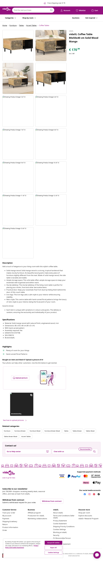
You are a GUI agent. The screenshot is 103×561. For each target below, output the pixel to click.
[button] (21, 404)
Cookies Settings (59, 529)
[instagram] (89, 494)
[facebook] (85, 494)
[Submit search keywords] (51, 10)
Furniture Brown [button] (20, 431)
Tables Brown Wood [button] (10, 436)
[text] (74, 50)
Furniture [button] (7, 431)
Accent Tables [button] (26, 436)
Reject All (53, 548)
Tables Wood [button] (90, 431)
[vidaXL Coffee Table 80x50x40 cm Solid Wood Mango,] (18, 45)
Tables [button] (66, 431)
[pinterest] (94, 494)
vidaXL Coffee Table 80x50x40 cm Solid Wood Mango (83, 37)
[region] (33, 548)
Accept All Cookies (53, 543)
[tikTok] (99, 494)
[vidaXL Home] (6, 9)
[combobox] (33, 10)
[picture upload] (47, 378)
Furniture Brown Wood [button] (52, 431)
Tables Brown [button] (77, 431)
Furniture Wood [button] (35, 431)
